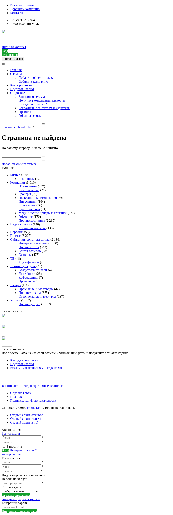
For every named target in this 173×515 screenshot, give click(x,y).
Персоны (16, 232)
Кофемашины (28, 277)
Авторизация (11, 454)
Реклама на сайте (22, 5)
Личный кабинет (14, 47)
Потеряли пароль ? (23, 450)
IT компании (28, 186)
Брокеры (25, 194)
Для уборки (27, 273)
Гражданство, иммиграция (38, 197)
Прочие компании (32, 220)
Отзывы (16, 74)
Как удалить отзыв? (33, 104)
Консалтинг (27, 205)
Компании (17, 182)
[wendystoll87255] (7, 345)
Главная (16, 70)
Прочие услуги (29, 304)
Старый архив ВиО (24, 422)
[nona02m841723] (7, 334)
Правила (25, 112)
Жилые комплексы (32, 228)
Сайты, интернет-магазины (30, 239)
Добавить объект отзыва (36, 77)
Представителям (22, 89)
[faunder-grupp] (7, 322)
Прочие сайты (29, 247)
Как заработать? (21, 85)
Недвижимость (21, 224)
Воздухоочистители (33, 270)
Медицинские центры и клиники (43, 213)
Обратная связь (30, 115)
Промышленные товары (36, 289)
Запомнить (14, 446)
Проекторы (27, 281)
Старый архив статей (25, 418)
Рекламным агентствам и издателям (44, 108)
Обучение (26, 216)
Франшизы (26, 178)
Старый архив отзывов (26, 415)
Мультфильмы (29, 262)
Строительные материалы (37, 296)
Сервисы (25, 254)
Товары (15, 285)
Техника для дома (23, 266)
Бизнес (15, 175)
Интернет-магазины (33, 243)
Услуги (15, 300)
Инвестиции (28, 201)
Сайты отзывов (30, 251)
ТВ (12, 258)
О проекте (17, 93)
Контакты (17, 13)
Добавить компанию (25, 9)
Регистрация (11, 433)
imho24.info (35, 407)
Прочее (15, 235)
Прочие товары (30, 292)
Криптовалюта (29, 209)
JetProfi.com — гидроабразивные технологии (34, 386)
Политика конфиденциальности (42, 100)
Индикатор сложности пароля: (24, 475)
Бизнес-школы (29, 190)
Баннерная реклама (32, 96)
